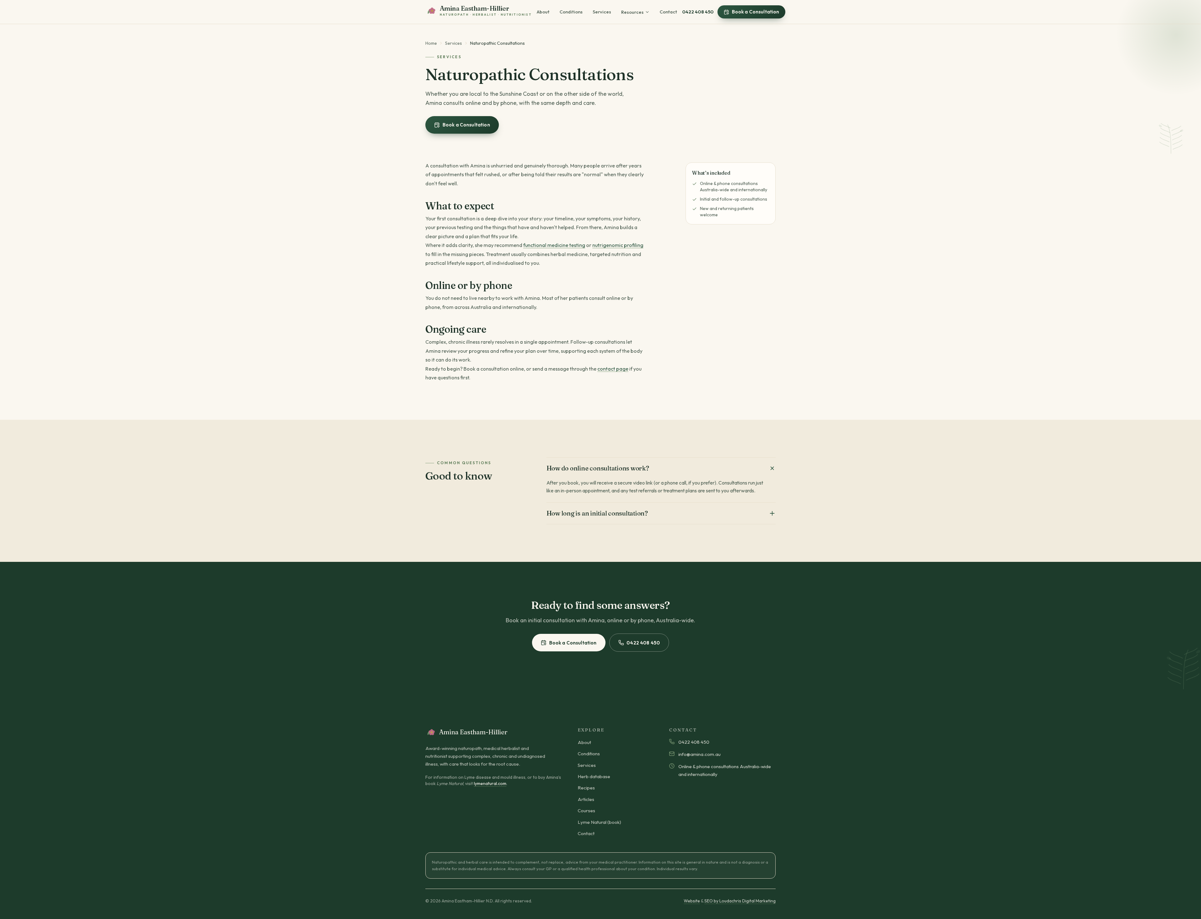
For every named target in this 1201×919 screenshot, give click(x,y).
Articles (586, 799)
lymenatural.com (490, 783)
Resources (632, 12)
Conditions (571, 12)
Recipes (586, 788)
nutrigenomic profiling (617, 245)
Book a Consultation (755, 12)
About (543, 12)
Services (602, 12)
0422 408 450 (698, 12)
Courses (586, 811)
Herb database (594, 776)
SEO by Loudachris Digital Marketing (740, 901)
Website (692, 901)
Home (431, 43)
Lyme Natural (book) (599, 822)
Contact (668, 12)
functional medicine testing (554, 245)
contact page (612, 369)
